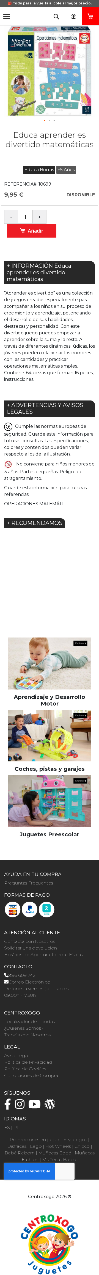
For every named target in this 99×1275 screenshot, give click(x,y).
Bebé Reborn (20, 1153)
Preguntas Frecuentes (28, 883)
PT (16, 1127)
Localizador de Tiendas (29, 1021)
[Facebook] (9, 1106)
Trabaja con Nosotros (27, 1034)
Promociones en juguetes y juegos (48, 1139)
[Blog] (51, 1106)
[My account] (73, 16)
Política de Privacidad (28, 1062)
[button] (44, 121)
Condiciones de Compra (31, 1075)
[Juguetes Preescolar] (49, 800)
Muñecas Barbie (60, 1159)
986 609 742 (22, 975)
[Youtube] (35, 1106)
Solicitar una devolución (30, 948)
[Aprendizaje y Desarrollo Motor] (49, 663)
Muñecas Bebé (54, 1153)
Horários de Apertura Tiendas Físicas (43, 954)
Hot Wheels (58, 1146)
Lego (36, 1146)
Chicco (82, 1146)
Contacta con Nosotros (29, 941)
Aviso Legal (16, 1055)
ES (7, 1127)
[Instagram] (21, 1106)
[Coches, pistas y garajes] (49, 735)
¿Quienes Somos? (23, 1028)
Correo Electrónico (29, 982)
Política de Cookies (25, 1068)
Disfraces (16, 1146)
